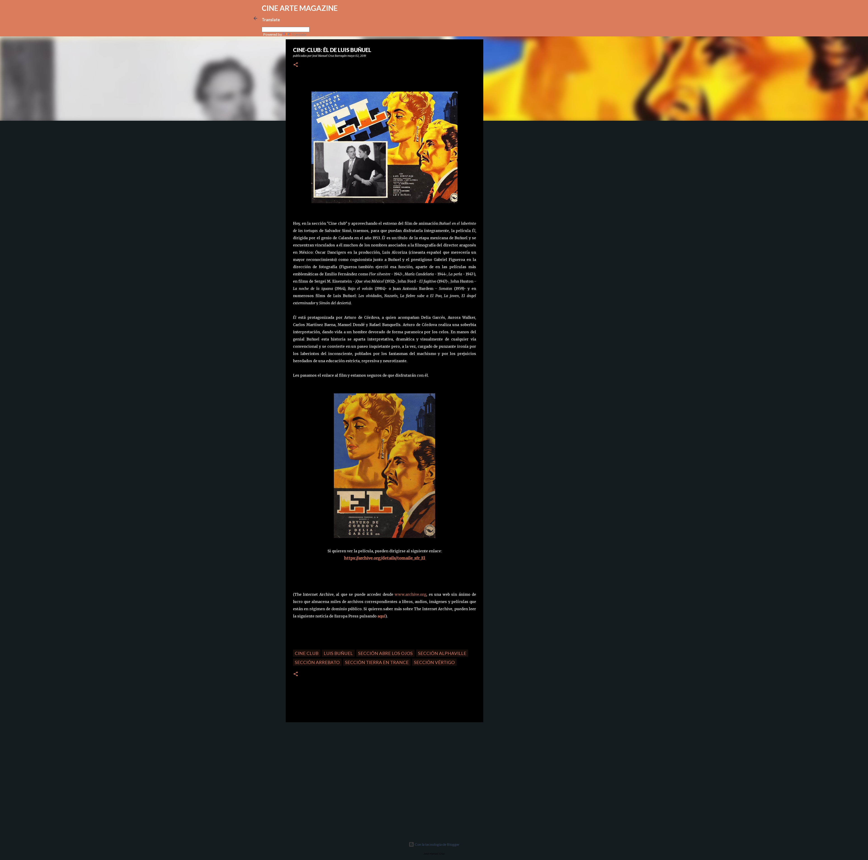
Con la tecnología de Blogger (437, 844)
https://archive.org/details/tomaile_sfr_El (384, 558)
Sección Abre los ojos (385, 653)
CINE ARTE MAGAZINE (300, 8)
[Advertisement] (318, 757)
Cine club (306, 653)
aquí (381, 616)
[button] (295, 65)
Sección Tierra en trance (377, 662)
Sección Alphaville (442, 653)
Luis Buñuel (338, 653)
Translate (299, 34)
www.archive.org (410, 594)
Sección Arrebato (317, 662)
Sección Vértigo (434, 662)
